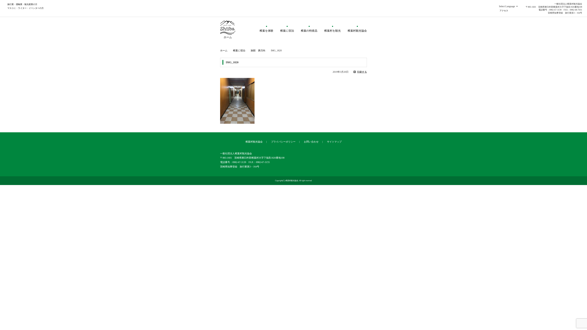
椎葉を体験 (266, 30)
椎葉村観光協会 (357, 30)
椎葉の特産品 (309, 30)
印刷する (362, 72)
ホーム (223, 50)
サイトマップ (334, 141)
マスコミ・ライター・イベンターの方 (25, 8)
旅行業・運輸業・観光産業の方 (22, 4)
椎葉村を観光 (332, 30)
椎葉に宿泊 (287, 30)
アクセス (504, 10)
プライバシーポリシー (283, 141)
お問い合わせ (311, 141)
